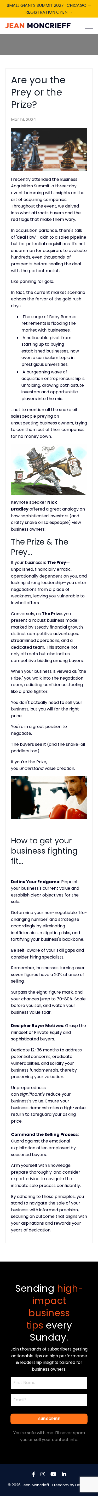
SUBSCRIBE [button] (49, 1418)
